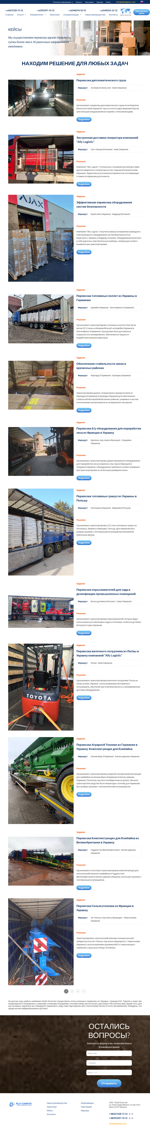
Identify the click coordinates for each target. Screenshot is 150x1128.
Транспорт (55, 15)
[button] (125, 12)
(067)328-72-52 (14, 10)
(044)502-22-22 (108, 10)
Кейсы (108, 2)
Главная (9, 15)
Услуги (20, 15)
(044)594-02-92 (77, 10)
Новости (79, 2)
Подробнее (84, 119)
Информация (87, 1103)
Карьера (100, 2)
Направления (36, 15)
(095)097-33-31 (45, 10)
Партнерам (89, 2)
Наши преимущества (95, 15)
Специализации (71, 15)
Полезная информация (62, 2)
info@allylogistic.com (125, 2)
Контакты (113, 15)
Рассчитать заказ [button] (142, 12)
